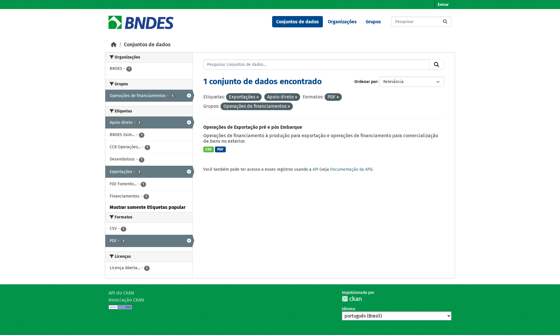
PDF (220, 149)
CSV (208, 149)
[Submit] (445, 22)
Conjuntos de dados (297, 21)
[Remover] (257, 97)
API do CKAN (121, 293)
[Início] (114, 45)
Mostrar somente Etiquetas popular (148, 207)
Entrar (443, 4)
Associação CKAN (126, 300)
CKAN (352, 299)
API (315, 169)
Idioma (348, 308)
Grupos (373, 21)
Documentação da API (350, 169)
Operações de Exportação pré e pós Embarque (252, 127)
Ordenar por (365, 81)
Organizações (342, 21)
